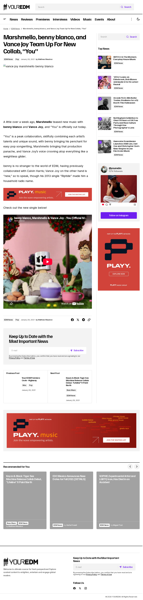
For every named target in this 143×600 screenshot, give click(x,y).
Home (5, 29)
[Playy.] (71, 430)
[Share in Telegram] (83, 320)
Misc (24, 385)
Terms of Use (29, 358)
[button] (4, 19)
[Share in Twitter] (78, 320)
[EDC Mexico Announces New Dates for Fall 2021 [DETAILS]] (71, 500)
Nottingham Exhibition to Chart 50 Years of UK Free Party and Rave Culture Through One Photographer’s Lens (125, 123)
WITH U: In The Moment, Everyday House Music (125, 58)
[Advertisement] (119, 259)
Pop (17, 59)
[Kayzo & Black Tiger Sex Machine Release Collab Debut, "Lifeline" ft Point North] (70, 386)
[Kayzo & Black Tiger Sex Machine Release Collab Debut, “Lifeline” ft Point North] (25, 500)
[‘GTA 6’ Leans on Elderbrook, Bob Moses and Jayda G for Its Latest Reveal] (104, 82)
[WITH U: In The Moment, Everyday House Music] (104, 62)
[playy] (47, 194)
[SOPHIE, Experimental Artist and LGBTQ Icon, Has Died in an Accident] (118, 500)
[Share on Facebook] (72, 320)
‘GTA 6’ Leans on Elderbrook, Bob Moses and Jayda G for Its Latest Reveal (125, 81)
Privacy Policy (14, 358)
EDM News (15, 29)
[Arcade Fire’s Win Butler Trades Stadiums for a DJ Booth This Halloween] (104, 103)
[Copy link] (89, 320)
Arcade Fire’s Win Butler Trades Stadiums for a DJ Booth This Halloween (125, 100)
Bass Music (71, 390)
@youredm (115, 168)
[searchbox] (77, 7)
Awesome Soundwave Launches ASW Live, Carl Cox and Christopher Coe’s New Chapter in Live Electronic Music (126, 146)
